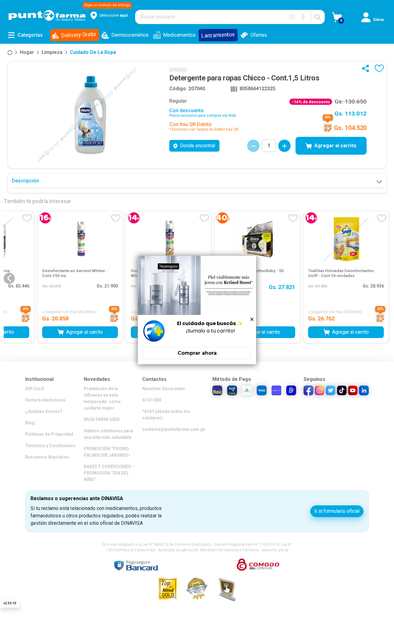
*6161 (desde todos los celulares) (166, 414)
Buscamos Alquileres (47, 457)
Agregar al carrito (335, 146)
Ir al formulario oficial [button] (337, 511)
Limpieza (52, 52)
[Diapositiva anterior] (9, 278)
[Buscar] (318, 17)
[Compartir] (367, 68)
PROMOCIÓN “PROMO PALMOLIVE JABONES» (107, 452)
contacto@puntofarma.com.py (173, 429)
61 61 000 (151, 400)
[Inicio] (9, 52)
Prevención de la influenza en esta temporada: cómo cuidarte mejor (102, 398)
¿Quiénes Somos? (43, 411)
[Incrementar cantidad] (284, 146)
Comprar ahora (197, 353)
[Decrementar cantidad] (253, 146)
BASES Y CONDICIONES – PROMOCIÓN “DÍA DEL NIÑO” (109, 473)
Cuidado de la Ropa (93, 52)
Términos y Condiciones (50, 445)
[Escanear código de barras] (292, 17)
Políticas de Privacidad (49, 434)
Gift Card (34, 388)
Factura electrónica (45, 400)
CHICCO (178, 70)
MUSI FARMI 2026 (101, 419)
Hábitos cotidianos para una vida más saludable (108, 434)
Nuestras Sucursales (163, 388)
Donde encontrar (197, 146)
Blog (30, 422)
